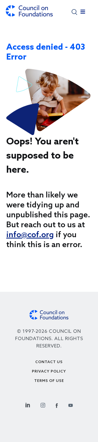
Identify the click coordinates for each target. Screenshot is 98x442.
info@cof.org (30, 235)
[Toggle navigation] (83, 13)
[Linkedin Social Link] (27, 404)
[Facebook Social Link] (57, 404)
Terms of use (49, 381)
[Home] (29, 13)
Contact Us (49, 362)
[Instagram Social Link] (43, 404)
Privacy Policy (49, 371)
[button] (74, 11)
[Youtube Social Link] (70, 404)
